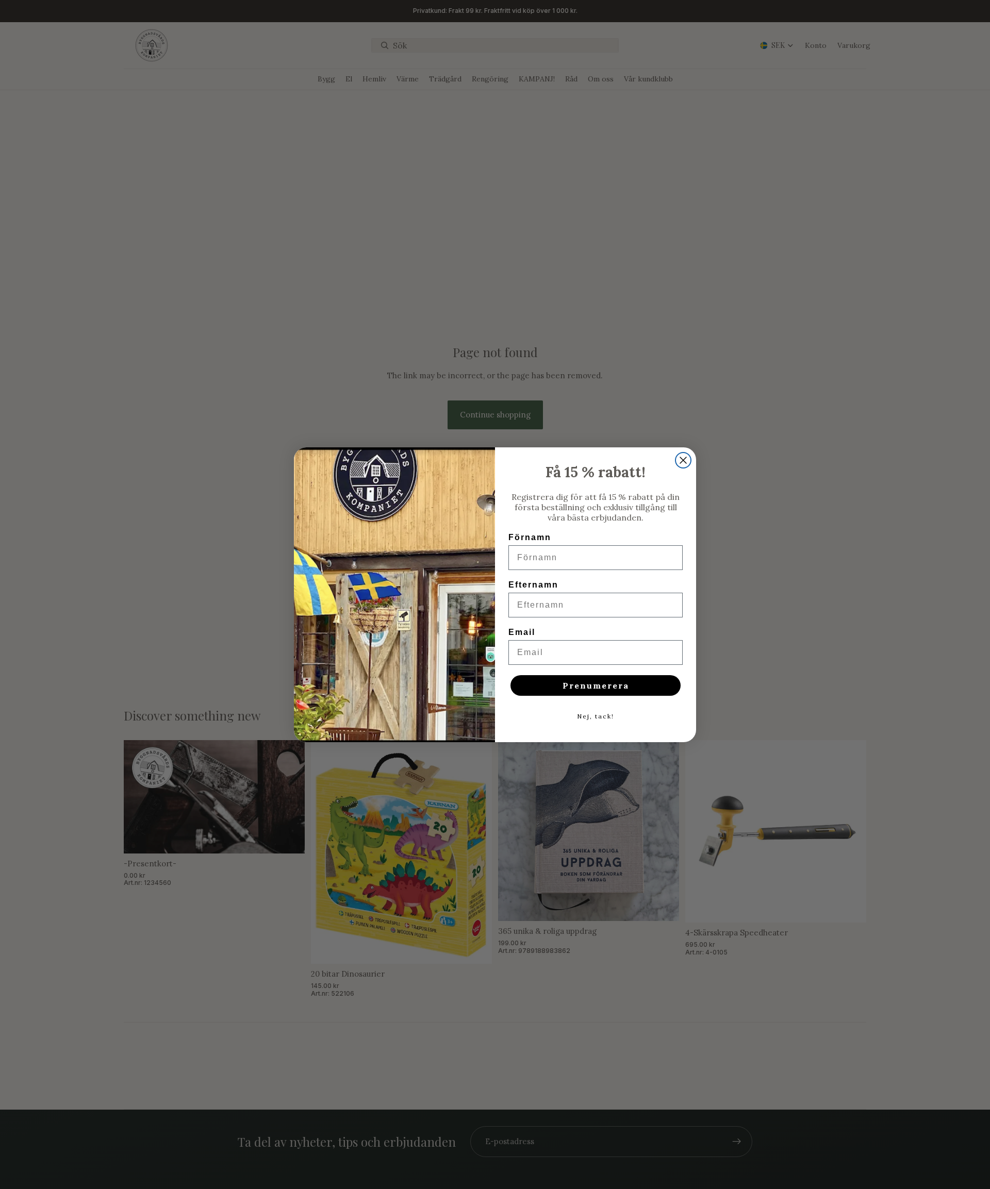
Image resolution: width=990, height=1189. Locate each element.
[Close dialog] (683, 460)
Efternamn (533, 584)
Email (521, 632)
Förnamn (529, 537)
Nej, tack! (595, 716)
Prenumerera (596, 685)
